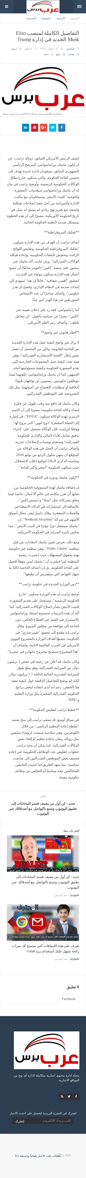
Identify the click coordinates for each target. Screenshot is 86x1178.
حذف (46, 54)
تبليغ (58, 54)
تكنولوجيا (46, 18)
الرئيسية (74, 18)
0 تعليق (28, 48)
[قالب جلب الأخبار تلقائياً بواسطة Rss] (38, 1155)
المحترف (31, 18)
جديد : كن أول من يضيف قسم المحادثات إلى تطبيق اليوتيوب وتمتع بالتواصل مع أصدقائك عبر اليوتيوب (45, 882)
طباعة (71, 54)
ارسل (14, 48)
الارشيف (60, 18)
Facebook (69, 999)
